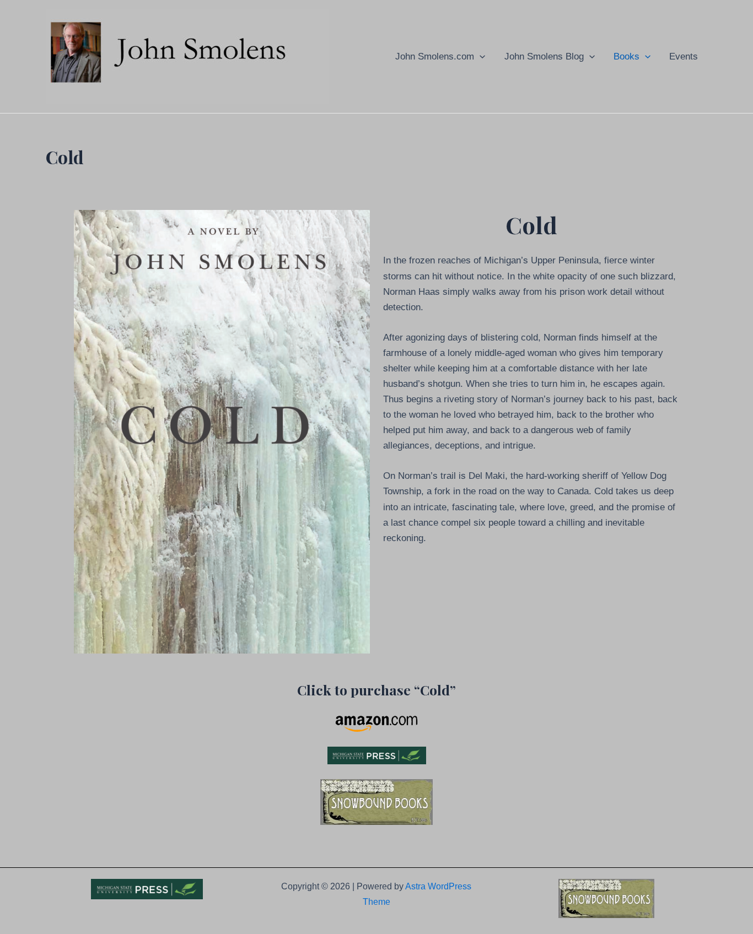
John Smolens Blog (544, 56)
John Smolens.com (434, 56)
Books (626, 56)
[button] (479, 56)
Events (683, 56)
